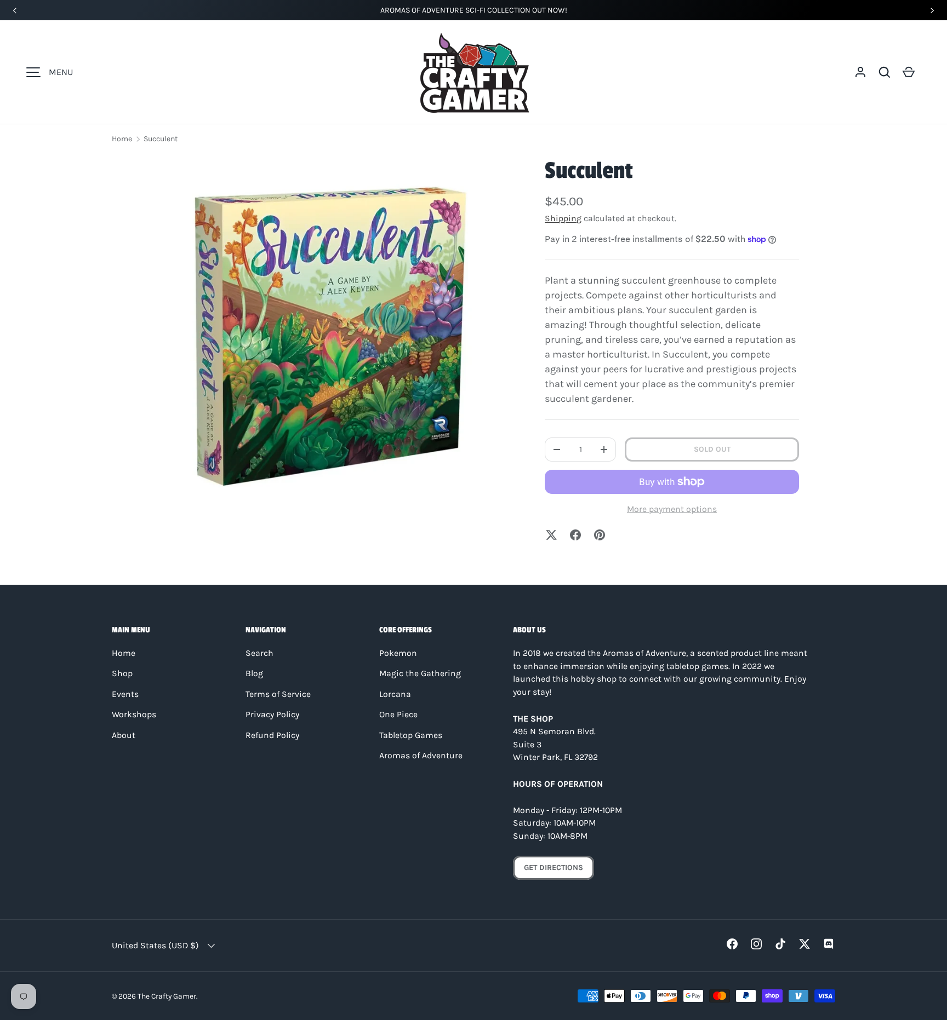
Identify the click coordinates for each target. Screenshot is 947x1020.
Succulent (161, 138)
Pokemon (398, 653)
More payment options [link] (672, 509)
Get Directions (553, 867)
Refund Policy (272, 735)
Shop (122, 673)
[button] (884, 72)
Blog (254, 673)
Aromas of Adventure (421, 755)
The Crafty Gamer (167, 996)
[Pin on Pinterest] (599, 535)
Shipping (563, 218)
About (123, 735)
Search (259, 653)
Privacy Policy (272, 714)
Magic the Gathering (420, 673)
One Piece (398, 714)
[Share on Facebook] (575, 535)
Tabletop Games (410, 735)
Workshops (134, 714)
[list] (329, 336)
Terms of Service (278, 694)
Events (125, 694)
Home (122, 138)
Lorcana (395, 694)
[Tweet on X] (551, 535)
